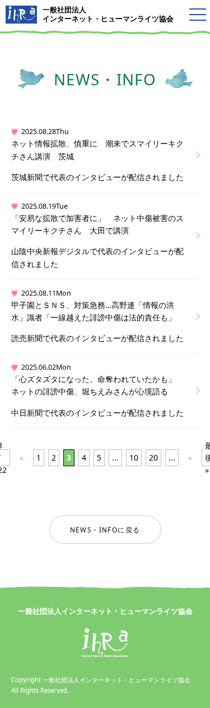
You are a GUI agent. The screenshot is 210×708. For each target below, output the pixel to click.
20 (153, 457)
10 (133, 457)
